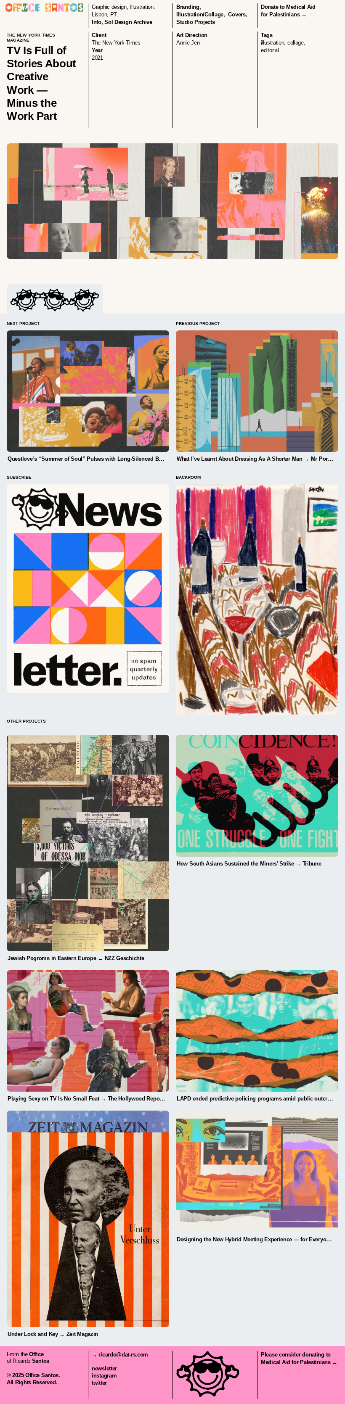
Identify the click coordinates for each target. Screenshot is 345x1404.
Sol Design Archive (128, 22)
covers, (237, 14)
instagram (104, 1375)
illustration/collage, (200, 14)
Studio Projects (195, 22)
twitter (99, 1383)
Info (96, 22)
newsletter (104, 1368)
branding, (188, 7)
